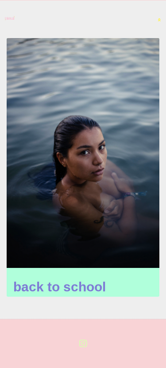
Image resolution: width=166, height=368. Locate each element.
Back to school (59, 286)
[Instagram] (83, 343)
